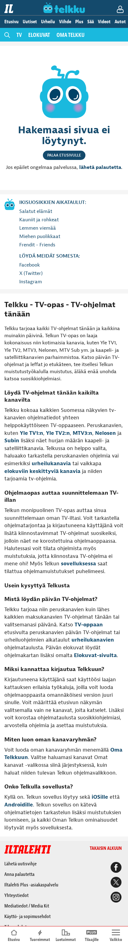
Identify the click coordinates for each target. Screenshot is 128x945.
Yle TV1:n (31, 433)
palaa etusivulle (64, 155)
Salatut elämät (35, 211)
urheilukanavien (92, 640)
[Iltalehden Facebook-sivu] (114, 868)
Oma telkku (71, 35)
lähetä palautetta (100, 167)
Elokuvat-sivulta (95, 655)
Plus (79, 22)
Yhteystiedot (16, 895)
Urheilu (48, 22)
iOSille (100, 797)
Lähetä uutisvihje (20, 864)
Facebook (29, 265)
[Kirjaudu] (121, 10)
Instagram (30, 282)
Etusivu (11, 22)
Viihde (65, 22)
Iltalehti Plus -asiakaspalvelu (31, 885)
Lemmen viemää (37, 228)
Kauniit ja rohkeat (39, 220)
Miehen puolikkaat (39, 236)
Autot (120, 22)
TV (19, 35)
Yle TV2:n (58, 433)
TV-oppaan (89, 624)
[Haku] (7, 34)
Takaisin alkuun (106, 848)
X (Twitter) (31, 273)
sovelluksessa (78, 563)
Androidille (18, 804)
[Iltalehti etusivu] (9, 8)
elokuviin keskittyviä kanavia (42, 471)
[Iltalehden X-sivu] (114, 883)
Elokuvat (39, 35)
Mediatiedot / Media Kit (26, 906)
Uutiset (30, 22)
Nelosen (105, 433)
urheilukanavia (51, 463)
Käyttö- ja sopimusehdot (27, 916)
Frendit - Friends (37, 245)
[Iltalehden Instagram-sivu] (114, 897)
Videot (104, 22)
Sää (90, 22)
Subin (11, 440)
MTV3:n (82, 433)
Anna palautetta (19, 874)
